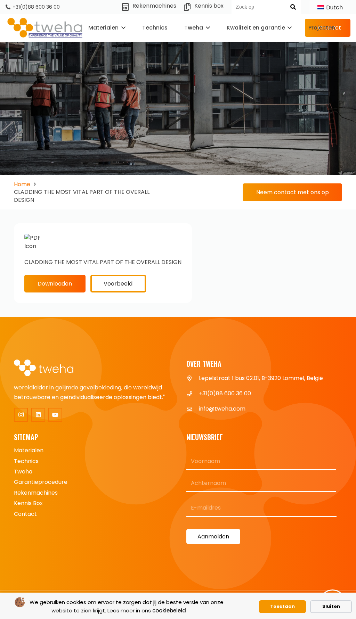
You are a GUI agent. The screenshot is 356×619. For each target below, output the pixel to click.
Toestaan (282, 606)
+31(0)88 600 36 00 (225, 393)
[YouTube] (55, 415)
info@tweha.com (222, 409)
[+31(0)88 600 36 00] (192, 393)
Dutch (334, 7)
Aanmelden (213, 536)
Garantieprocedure (40, 482)
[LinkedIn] (38, 415)
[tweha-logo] (45, 28)
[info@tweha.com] (192, 409)
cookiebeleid (169, 610)
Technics (26, 461)
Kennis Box (28, 503)
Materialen (28, 450)
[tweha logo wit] (48, 368)
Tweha (23, 472)
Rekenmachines (36, 493)
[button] (122, 28)
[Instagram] (21, 415)
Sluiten (331, 606)
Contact (25, 514)
